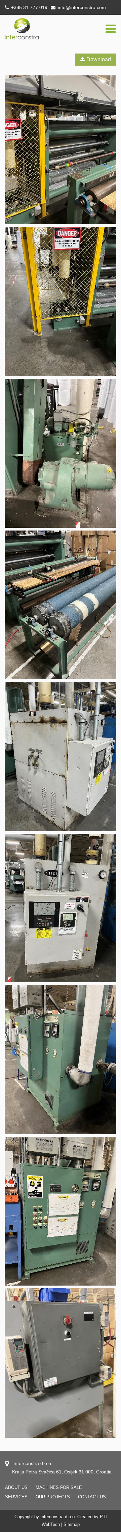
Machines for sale (59, 1487)
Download (98, 59)
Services (16, 1496)
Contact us (92, 1496)
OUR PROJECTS (53, 1496)
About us (16, 1487)
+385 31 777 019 (28, 7)
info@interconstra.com (82, 7)
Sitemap (72, 1524)
